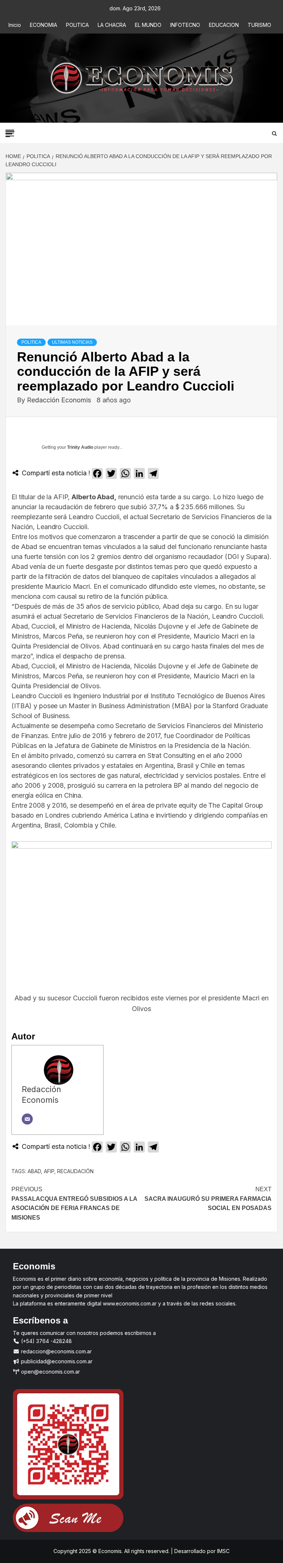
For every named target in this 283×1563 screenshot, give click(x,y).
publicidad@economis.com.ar (56, 1361)
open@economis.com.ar (50, 1371)
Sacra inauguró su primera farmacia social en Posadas (208, 1198)
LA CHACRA (112, 25)
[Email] (27, 1119)
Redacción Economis (60, 400)
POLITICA (77, 25)
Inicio (14, 25)
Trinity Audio (80, 447)
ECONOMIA (43, 25)
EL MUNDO (148, 25)
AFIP (49, 1171)
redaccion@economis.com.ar (56, 1351)
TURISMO (259, 25)
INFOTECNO (185, 25)
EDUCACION (224, 25)
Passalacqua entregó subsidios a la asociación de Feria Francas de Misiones (74, 1203)
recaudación (75, 1171)
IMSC (223, 1551)
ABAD (34, 1171)
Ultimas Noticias (72, 342)
